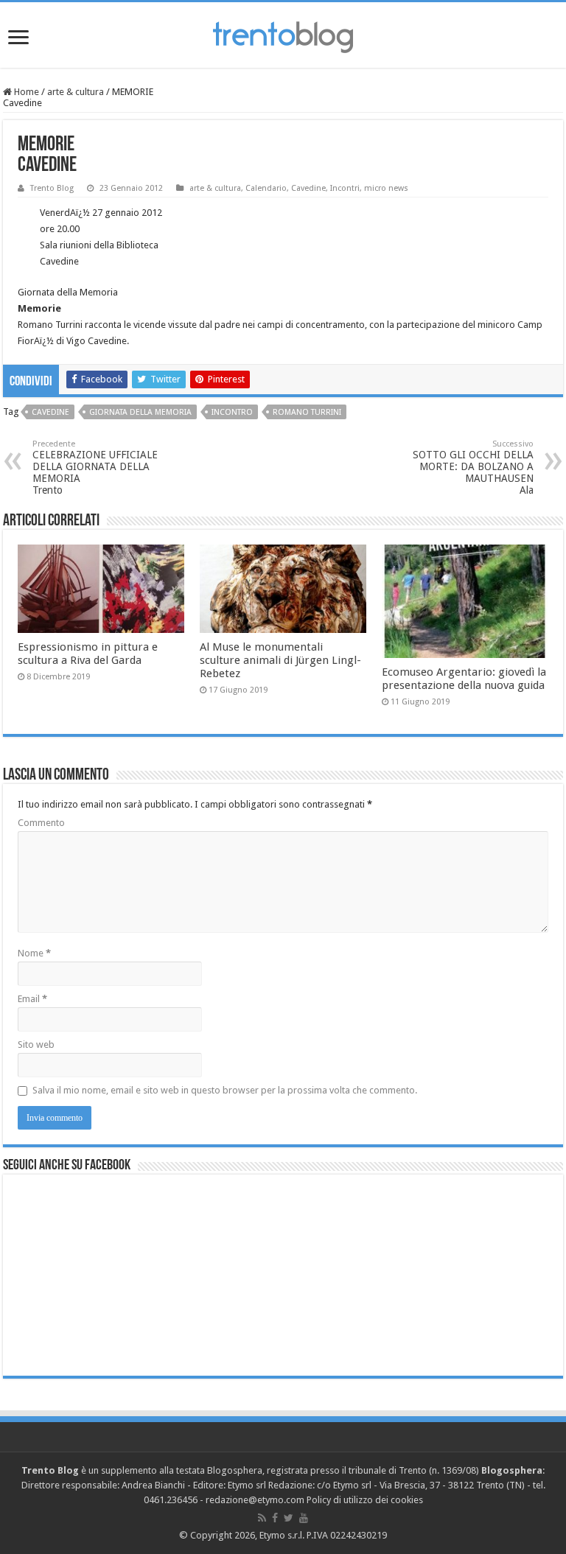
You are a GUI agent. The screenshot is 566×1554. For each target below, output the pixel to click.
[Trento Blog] (283, 34)
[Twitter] (288, 1518)
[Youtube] (304, 1518)
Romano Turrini (307, 412)
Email (32, 998)
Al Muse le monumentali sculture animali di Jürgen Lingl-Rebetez (280, 660)
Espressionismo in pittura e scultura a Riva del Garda (88, 653)
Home (25, 91)
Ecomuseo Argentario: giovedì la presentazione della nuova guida (464, 678)
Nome (34, 953)
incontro (232, 412)
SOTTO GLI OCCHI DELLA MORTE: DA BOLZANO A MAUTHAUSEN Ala (473, 467)
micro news (386, 188)
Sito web (36, 1044)
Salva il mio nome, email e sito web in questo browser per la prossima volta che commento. (224, 1090)
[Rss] (262, 1518)
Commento (41, 822)
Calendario (266, 188)
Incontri (345, 188)
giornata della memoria (140, 412)
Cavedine (308, 188)
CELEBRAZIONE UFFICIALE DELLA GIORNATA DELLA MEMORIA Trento (95, 467)
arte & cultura (75, 91)
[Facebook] (274, 1518)
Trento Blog (52, 188)
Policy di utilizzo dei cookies (365, 1499)
